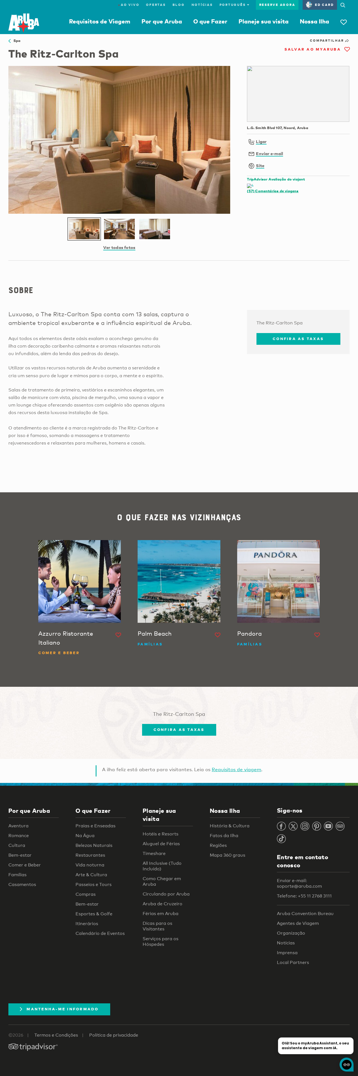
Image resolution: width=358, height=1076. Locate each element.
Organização (291, 933)
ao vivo (128, 5)
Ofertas (156, 5)
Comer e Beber (24, 865)
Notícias (202, 5)
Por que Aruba (162, 21)
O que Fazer (210, 21)
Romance (18, 835)
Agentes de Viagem (298, 923)
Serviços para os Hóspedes (160, 941)
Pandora (249, 633)
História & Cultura (229, 825)
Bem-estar (20, 855)
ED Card (324, 5)
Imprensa (287, 952)
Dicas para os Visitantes (157, 926)
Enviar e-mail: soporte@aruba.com (299, 883)
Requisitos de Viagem (99, 21)
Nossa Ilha (314, 21)
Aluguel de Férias (161, 843)
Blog (179, 5)
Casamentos (22, 884)
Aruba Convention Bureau (305, 913)
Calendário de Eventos (100, 933)
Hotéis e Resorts (160, 834)
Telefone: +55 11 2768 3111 (304, 896)
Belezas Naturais (94, 845)
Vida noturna (90, 865)
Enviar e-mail (269, 153)
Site (260, 165)
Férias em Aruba (160, 913)
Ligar (261, 141)
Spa (15, 40)
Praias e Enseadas (96, 825)
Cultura (16, 845)
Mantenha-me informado (62, 1009)
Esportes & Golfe (94, 913)
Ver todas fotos (119, 247)
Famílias (17, 874)
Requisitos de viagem (236, 769)
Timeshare (154, 853)
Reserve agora (277, 5)
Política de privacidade (113, 1035)
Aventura (18, 825)
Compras (86, 894)
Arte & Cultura (91, 874)
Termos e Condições (56, 1035)
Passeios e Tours (94, 884)
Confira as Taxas (298, 338)
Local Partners (293, 962)
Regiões (218, 845)
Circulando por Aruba (166, 894)
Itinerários (87, 923)
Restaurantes (90, 855)
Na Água (85, 835)
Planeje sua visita (264, 21)
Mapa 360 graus (227, 855)
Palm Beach (155, 633)
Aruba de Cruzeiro (162, 903)
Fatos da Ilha (224, 835)
